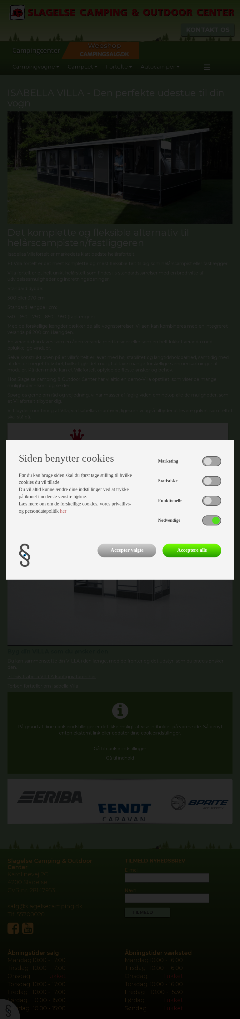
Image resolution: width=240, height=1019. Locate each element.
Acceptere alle (192, 550)
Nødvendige (169, 520)
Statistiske (168, 481)
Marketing (168, 461)
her (63, 511)
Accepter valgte (127, 550)
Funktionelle (170, 500)
